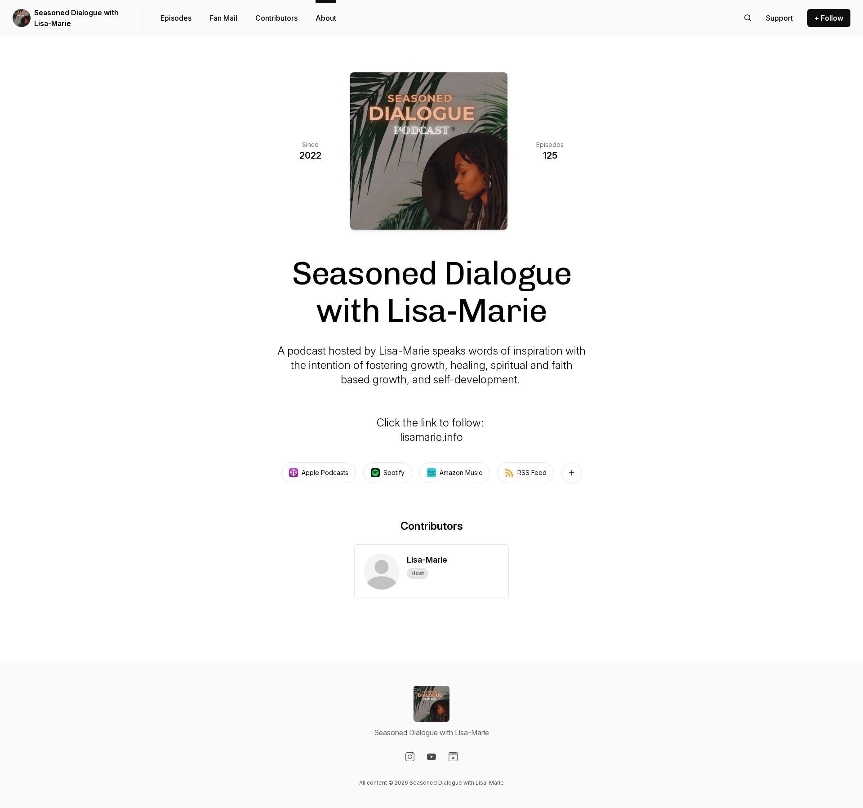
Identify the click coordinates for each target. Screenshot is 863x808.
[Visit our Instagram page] (409, 756)
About (326, 17)
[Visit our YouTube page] (431, 756)
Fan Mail (223, 17)
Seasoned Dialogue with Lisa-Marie (76, 18)
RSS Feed (532, 472)
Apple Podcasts (325, 472)
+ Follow (828, 17)
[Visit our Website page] (453, 756)
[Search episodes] (748, 18)
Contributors (276, 17)
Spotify (394, 472)
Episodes (175, 17)
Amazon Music (461, 472)
